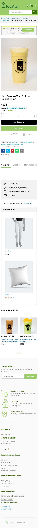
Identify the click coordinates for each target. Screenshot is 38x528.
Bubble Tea (8, 146)
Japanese (31, 142)
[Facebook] (2, 449)
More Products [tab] (30, 165)
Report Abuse (6, 154)
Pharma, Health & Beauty (9, 465)
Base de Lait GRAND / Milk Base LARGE (28, 340)
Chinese (15, 142)
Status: (5, 110)
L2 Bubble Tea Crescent (16, 108)
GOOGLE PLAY (7, 507)
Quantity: (3, 113)
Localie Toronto (7, 499)
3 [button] (20, 353)
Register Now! (27, 203)
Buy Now (19, 128)
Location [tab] (17, 165)
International (23, 142)
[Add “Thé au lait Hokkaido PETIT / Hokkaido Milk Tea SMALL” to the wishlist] (13, 333)
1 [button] (17, 353)
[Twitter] (5, 449)
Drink (14, 146)
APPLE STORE (6, 509)
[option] (9, 332)
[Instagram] (8, 449)
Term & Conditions (7, 483)
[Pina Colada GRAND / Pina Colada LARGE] (3, 151)
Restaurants (10, 144)
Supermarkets (5, 463)
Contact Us (5, 486)
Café (10, 142)
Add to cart (19, 122)
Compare (28, 30)
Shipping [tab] (5, 165)
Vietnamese (19, 144)
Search (34, 12)
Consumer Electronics (8, 471)
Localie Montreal (19, 496)
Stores (3, 468)
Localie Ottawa (7, 496)
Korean (3, 144)
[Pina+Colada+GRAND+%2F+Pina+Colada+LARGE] (8, 151)
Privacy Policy (5, 481)
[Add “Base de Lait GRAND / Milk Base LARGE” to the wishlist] (32, 333)
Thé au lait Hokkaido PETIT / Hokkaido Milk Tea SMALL (9, 340)
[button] (27, 134)
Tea (18, 146)
